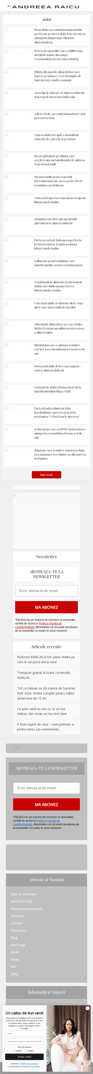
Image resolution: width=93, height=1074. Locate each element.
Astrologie (18, 945)
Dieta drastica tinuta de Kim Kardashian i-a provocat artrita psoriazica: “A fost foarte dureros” (57, 412)
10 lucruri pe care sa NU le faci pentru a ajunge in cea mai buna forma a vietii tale (59, 433)
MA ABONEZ (46, 607)
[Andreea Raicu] (43, 5)
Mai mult (46, 474)
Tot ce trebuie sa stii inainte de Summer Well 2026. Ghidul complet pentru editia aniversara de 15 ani (46, 693)
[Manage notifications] (82, 1064)
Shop (14, 974)
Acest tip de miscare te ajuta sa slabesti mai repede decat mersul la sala (59, 95)
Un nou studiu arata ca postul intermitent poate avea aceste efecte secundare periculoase (58, 181)
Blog (14, 937)
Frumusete (18, 930)
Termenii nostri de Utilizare (31, 1066)
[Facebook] (12, 855)
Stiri (13, 966)
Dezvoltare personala (26, 908)
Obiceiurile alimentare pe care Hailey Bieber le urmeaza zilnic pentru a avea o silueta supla (59, 328)
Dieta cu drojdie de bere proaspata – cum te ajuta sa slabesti (57, 368)
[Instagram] (12, 848)
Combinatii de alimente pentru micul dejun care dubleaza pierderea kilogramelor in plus (58, 286)
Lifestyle (17, 923)
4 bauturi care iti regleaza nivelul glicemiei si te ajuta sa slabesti (55, 221)
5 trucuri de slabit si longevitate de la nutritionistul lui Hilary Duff (57, 389)
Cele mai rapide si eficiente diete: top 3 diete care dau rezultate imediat (59, 305)
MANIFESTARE (21, 901)
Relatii (15, 959)
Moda (15, 952)
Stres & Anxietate (23, 894)
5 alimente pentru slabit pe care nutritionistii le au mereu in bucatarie (58, 263)
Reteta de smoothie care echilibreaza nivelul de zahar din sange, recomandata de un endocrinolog (58, 55)
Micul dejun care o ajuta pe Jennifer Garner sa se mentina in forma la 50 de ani (59, 349)
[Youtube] (12, 863)
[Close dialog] (88, 1008)
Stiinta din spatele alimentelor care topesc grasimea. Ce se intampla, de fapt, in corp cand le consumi (57, 76)
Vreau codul (24, 1056)
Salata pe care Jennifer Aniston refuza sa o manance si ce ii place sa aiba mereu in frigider (60, 454)
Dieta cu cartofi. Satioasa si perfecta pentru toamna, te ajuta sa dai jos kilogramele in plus (57, 244)
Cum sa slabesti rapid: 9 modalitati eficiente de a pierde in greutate (56, 137)
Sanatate (17, 916)
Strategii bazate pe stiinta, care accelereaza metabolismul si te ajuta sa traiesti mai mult (59, 160)
